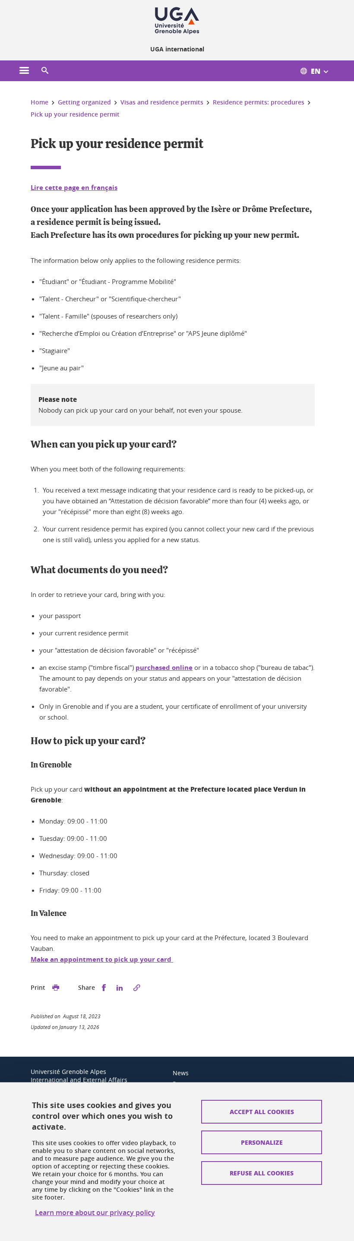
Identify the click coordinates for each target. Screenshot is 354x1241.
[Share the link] (137, 988)
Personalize (262, 1142)
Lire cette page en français (74, 187)
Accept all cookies (262, 1111)
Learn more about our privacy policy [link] (95, 1212)
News (181, 1073)
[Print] (56, 988)
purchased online (164, 667)
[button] (45, 70)
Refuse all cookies (262, 1172)
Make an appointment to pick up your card (102, 959)
